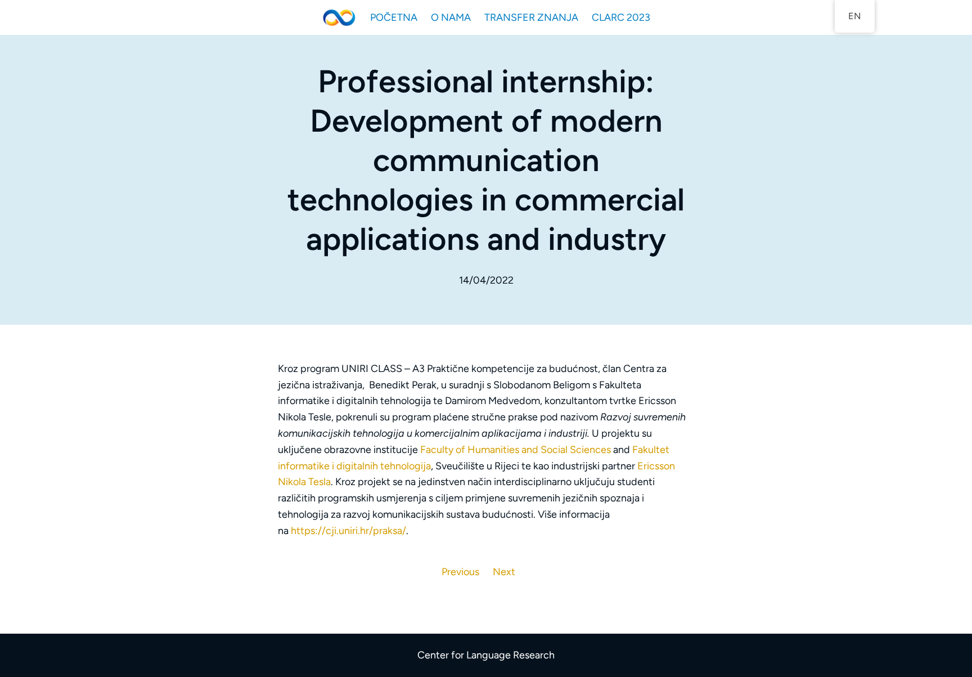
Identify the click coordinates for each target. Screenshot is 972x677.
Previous (460, 572)
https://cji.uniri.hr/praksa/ (348, 530)
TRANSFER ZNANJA (531, 17)
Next (504, 572)
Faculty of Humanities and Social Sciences (515, 449)
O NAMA (451, 17)
